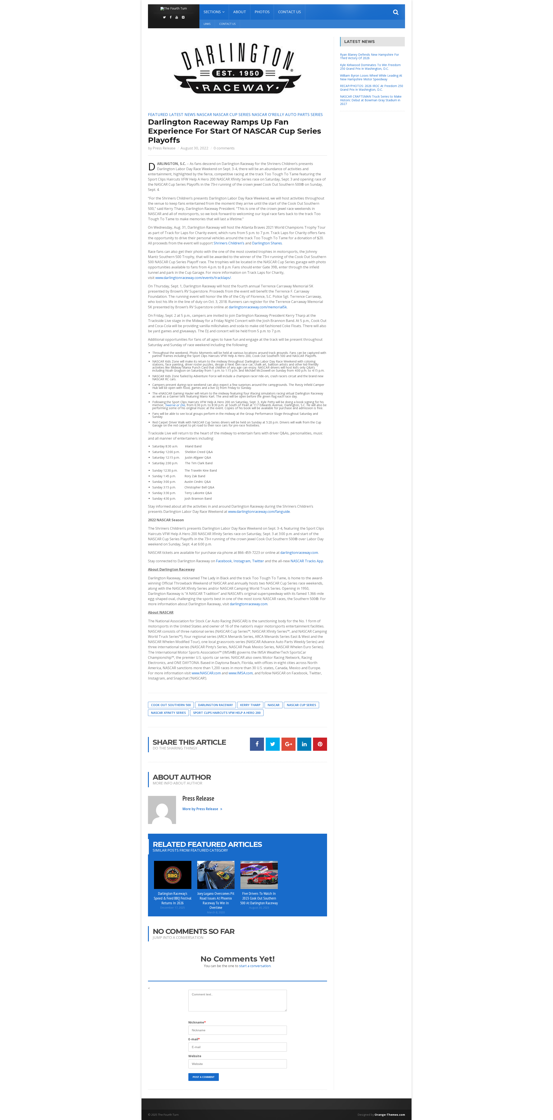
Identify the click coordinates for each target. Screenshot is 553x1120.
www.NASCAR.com (206, 673)
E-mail (194, 1039)
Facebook (224, 561)
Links (207, 24)
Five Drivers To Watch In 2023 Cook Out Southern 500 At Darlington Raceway (259, 898)
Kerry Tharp (250, 705)
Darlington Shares (267, 243)
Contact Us (289, 11)
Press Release (164, 148)
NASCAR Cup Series (232, 114)
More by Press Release (200, 809)
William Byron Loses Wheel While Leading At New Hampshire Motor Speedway (371, 77)
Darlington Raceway (215, 705)
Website (194, 1056)
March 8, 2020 (216, 912)
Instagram (242, 561)
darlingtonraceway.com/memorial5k (258, 307)
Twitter (258, 561)
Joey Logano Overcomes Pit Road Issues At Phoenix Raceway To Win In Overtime (215, 900)
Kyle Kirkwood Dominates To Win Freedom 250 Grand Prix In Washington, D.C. (370, 67)
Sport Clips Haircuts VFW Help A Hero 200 (227, 713)
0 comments (224, 148)
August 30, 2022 (194, 148)
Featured (158, 114)
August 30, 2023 (259, 907)
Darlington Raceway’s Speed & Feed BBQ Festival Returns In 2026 (172, 898)
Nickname (197, 1022)
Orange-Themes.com (390, 1115)
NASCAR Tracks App (307, 561)
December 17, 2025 (172, 907)
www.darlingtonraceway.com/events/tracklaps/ (193, 277)
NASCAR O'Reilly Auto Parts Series (287, 114)
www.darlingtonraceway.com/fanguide (259, 511)
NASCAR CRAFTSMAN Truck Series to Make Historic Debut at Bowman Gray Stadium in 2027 (371, 100)
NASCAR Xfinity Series (168, 713)
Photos (262, 11)
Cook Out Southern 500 (171, 705)
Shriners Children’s (229, 243)
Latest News (182, 114)
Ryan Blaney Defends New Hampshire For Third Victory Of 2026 (369, 56)
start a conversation (255, 966)
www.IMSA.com (241, 673)
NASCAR (204, 114)
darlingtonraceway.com (299, 552)
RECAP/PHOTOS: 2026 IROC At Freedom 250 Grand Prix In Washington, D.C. (371, 88)
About (239, 11)
